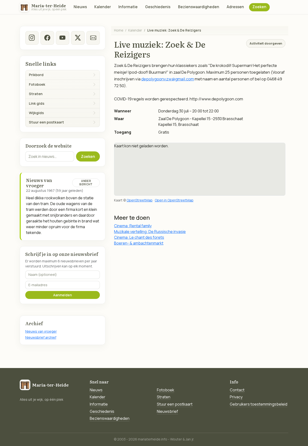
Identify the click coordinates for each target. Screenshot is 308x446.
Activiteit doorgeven (266, 43)
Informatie (128, 6)
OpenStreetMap (140, 200)
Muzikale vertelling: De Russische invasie (150, 231)
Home (118, 30)
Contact (237, 390)
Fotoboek (165, 390)
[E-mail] (93, 38)
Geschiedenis (157, 6)
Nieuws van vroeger (41, 331)
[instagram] (32, 38)
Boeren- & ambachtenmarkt (138, 243)
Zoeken (259, 6)
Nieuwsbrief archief (40, 337)
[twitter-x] (77, 38)
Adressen (235, 6)
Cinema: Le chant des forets (139, 237)
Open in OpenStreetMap (174, 200)
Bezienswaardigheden (198, 6)
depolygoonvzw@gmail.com (167, 79)
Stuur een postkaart (174, 404)
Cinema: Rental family (133, 225)
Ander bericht (85, 182)
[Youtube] (62, 38)
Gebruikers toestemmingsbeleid (258, 404)
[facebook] (47, 38)
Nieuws (80, 6)
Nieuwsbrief (167, 411)
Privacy (236, 397)
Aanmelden (62, 295)
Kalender (102, 6)
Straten (163, 397)
